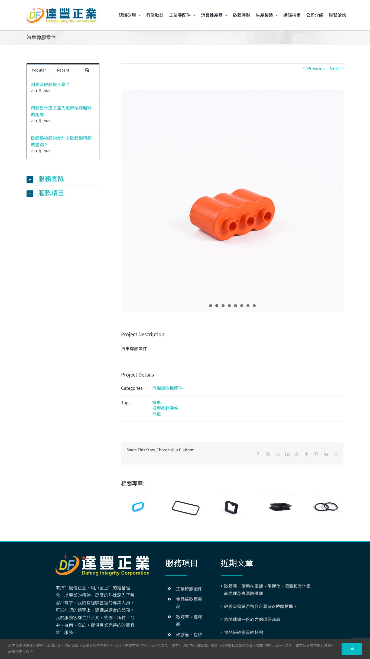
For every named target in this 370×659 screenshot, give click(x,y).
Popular (39, 70)
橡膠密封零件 (165, 408)
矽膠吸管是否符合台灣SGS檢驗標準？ (260, 606)
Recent (63, 70)
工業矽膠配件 (189, 588)
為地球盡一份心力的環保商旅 (252, 619)
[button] (63, 178)
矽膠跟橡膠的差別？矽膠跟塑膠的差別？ (61, 141)
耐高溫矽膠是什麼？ (50, 84)
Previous (315, 68)
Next (334, 68)
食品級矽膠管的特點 (243, 632)
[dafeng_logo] (61, 9)
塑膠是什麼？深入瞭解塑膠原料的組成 (61, 111)
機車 (156, 402)
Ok (351, 648)
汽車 (156, 414)
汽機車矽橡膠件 (167, 388)
